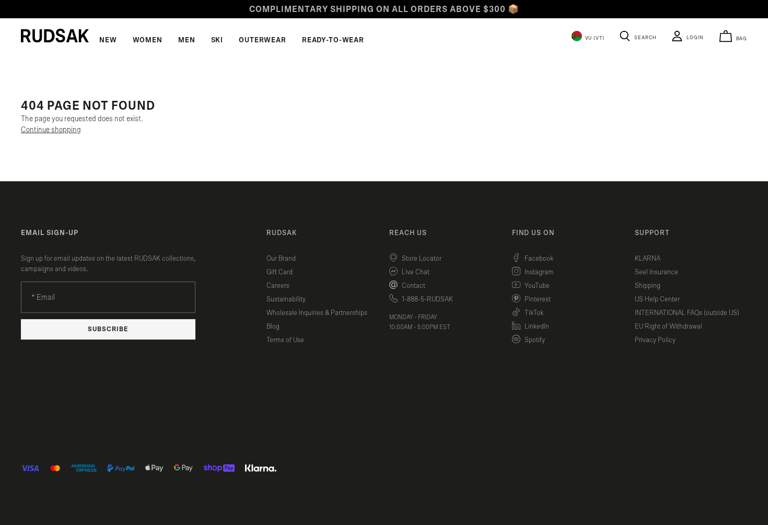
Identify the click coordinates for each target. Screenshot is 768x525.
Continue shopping (51, 130)
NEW (108, 40)
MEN (186, 40)
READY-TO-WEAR (333, 40)
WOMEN (147, 40)
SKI (217, 40)
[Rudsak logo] (55, 35)
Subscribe (108, 329)
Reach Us (408, 233)
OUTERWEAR (262, 40)
